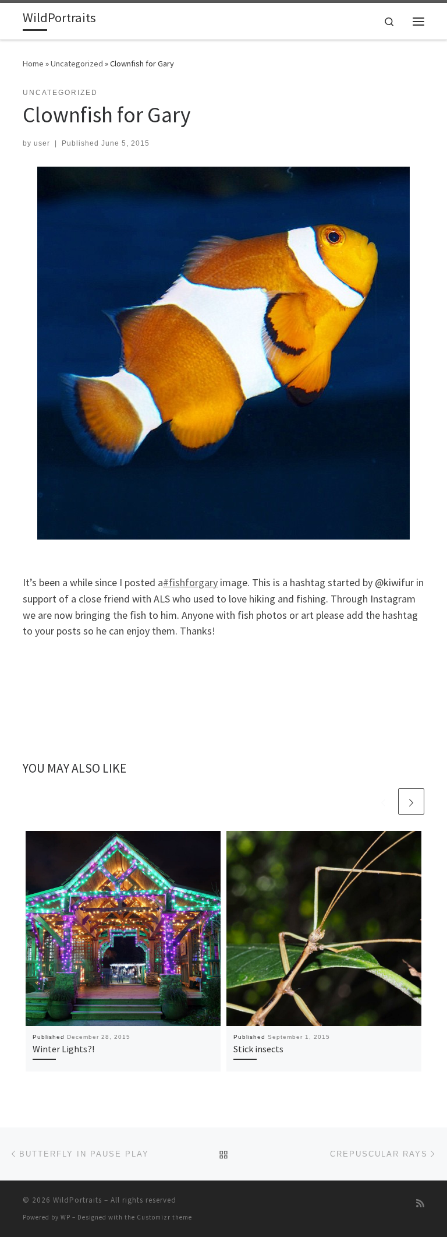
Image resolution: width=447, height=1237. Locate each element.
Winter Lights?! (63, 1049)
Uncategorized (77, 63)
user (42, 143)
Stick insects (258, 1049)
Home (33, 63)
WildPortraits (77, 1200)
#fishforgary (190, 582)
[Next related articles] (411, 801)
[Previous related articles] (383, 801)
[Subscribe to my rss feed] (420, 1203)
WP (65, 1217)
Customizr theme (164, 1217)
